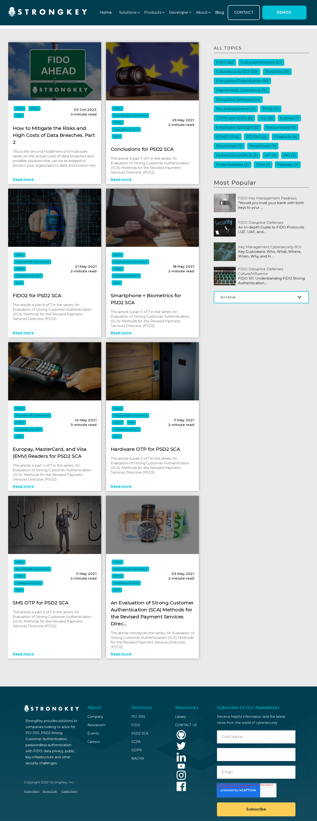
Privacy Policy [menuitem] (31, 791)
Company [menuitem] (95, 717)
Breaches (277, 71)
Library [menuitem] (180, 717)
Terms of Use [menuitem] (50, 791)
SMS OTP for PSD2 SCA (40, 603)
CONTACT (243, 12)
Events (289, 118)
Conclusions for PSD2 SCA (142, 149)
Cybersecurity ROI (126, 129)
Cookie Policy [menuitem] (69, 791)
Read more (23, 179)
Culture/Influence (261, 62)
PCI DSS (256, 137)
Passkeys (287, 164)
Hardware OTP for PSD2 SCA (145, 449)
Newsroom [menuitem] (96, 725)
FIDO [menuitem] (135, 725)
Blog (219, 12)
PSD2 (34, 108)
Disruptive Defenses (238, 99)
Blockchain (229, 146)
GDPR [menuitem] (136, 750)
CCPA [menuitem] (136, 742)
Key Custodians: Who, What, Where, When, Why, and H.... (269, 253)
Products (285, 137)
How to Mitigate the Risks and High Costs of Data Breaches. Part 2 (54, 135)
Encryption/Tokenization (242, 81)
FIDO (19, 108)
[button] (127, 13)
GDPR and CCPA (234, 118)
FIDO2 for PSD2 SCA (37, 295)
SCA (19, 115)
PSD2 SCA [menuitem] (139, 733)
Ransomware (281, 127)
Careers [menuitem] (93, 742)
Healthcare (262, 146)
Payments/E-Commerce (130, 115)
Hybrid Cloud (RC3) (237, 155)
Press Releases (232, 164)
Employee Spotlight (237, 127)
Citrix (263, 164)
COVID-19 (227, 137)
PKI (131, 422)
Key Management (236, 109)
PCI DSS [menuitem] (138, 717)
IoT (270, 155)
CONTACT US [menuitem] (186, 725)
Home (106, 12)
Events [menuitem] (93, 733)
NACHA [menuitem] (137, 758)
